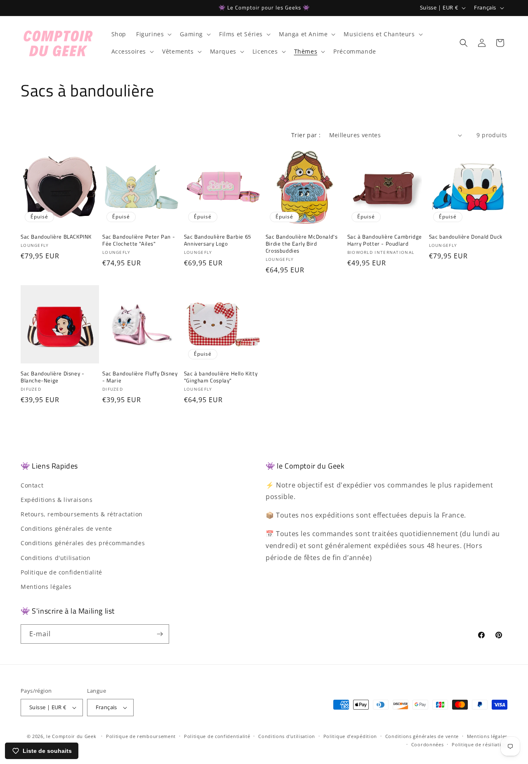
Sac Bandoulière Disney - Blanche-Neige (52, 377)
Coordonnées (427, 744)
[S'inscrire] (160, 634)
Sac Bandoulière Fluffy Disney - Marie (139, 377)
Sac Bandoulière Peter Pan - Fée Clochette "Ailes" (138, 240)
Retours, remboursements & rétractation (82, 514)
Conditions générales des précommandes (83, 543)
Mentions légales (46, 587)
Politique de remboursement (141, 736)
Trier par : (306, 135)
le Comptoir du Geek (71, 736)
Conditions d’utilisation (286, 736)
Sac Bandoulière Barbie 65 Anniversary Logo (217, 240)
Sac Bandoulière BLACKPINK (56, 236)
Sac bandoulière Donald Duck (465, 236)
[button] (153, 34)
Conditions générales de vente (66, 528)
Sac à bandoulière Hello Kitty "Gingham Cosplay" (220, 377)
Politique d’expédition (350, 736)
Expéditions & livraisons (56, 500)
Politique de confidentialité (61, 572)
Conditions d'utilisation (55, 558)
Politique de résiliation (479, 744)
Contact (32, 485)
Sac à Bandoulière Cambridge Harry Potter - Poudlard (384, 240)
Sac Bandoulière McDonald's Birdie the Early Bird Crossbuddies (302, 243)
